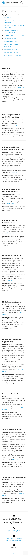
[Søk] (21, 2)
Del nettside (14, 547)
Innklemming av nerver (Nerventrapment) (14, 35)
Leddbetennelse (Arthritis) (10, 38)
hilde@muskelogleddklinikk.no (14, 538)
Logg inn (14, 553)
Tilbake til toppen (20, 87)
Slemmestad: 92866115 (14, 532)
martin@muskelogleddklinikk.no (14, 540)
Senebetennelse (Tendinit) (10, 49)
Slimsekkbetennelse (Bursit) (11, 52)
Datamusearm (7, 17)
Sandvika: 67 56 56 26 (14, 530)
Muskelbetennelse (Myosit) (11, 41)
